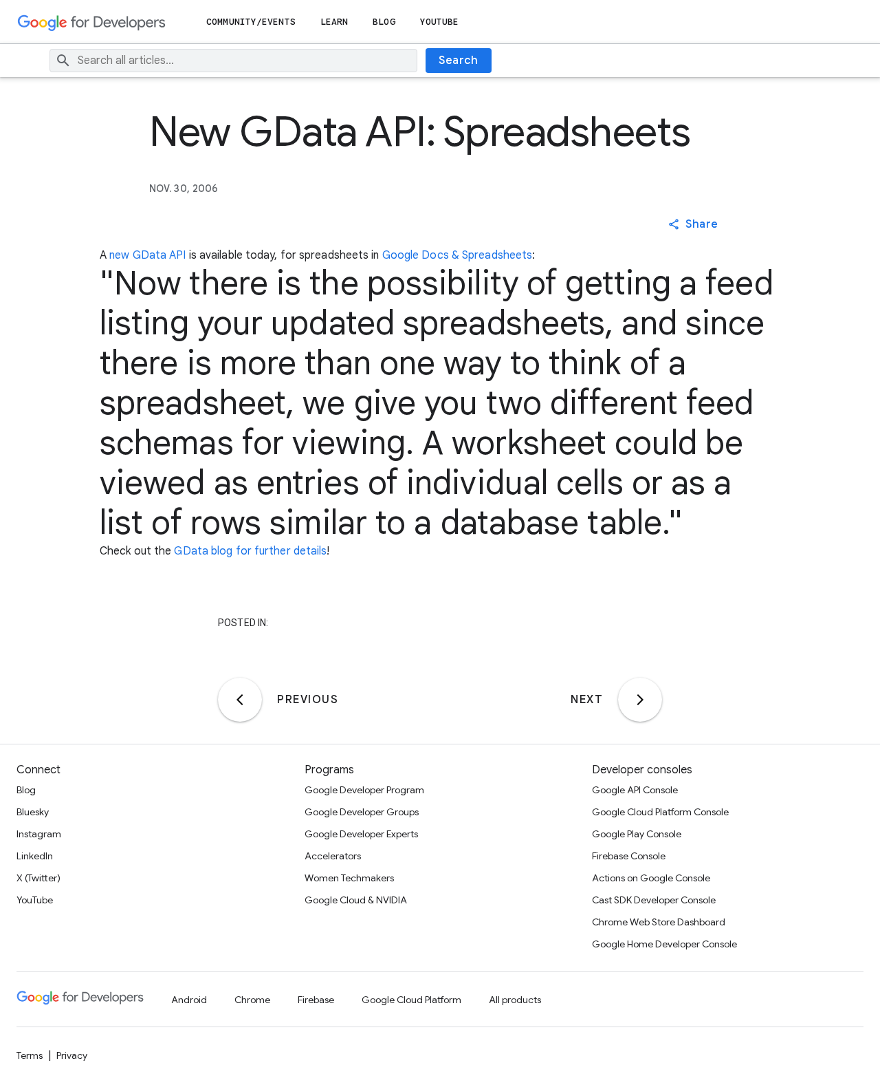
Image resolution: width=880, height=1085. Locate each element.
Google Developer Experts (361, 834)
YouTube (439, 22)
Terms (29, 1055)
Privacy (71, 1055)
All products (515, 999)
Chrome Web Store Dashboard (658, 922)
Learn (334, 22)
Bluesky (32, 812)
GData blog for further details (250, 551)
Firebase (316, 999)
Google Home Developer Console (664, 944)
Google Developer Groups (362, 812)
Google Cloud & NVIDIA (356, 900)
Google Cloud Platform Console (660, 812)
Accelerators (333, 856)
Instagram (38, 834)
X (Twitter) (38, 878)
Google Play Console (636, 834)
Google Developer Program (364, 790)
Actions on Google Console (651, 878)
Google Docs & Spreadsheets (457, 255)
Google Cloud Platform (411, 999)
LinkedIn (34, 856)
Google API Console (635, 790)
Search (458, 60)
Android (189, 999)
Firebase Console (629, 856)
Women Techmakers (349, 878)
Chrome (252, 999)
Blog (384, 22)
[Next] (640, 700)
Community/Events (251, 22)
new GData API (147, 255)
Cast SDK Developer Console (654, 900)
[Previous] (240, 700)
